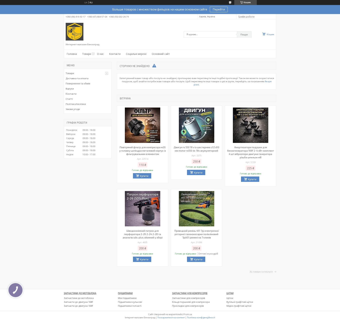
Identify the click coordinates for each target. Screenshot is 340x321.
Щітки (229, 298)
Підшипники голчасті (129, 305)
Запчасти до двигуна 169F (78, 305)
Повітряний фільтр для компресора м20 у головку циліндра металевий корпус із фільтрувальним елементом (142, 150)
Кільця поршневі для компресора (191, 301)
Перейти (219, 9)
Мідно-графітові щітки (238, 305)
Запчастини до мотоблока (79, 298)
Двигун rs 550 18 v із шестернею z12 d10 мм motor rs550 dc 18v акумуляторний (196, 149)
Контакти (115, 54)
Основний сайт (161, 54)
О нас (100, 54)
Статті (69, 98)
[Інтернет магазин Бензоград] (74, 32)
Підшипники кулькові (130, 301)
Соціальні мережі (136, 54)
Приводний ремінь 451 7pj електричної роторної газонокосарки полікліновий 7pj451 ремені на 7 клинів (196, 234)
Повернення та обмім (78, 83)
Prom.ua (187, 314)
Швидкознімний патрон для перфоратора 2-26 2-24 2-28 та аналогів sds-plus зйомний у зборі (143, 234)
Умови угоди (73, 109)
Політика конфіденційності (201, 317)
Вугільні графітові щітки (239, 301)
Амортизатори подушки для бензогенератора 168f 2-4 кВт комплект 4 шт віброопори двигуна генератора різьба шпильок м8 (250, 152)
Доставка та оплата (77, 78)
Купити (144, 176)
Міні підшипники (127, 298)
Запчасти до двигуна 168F (78, 301)
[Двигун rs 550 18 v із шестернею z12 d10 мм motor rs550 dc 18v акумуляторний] (196, 125)
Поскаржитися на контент (171, 317)
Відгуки (70, 88)
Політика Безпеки (76, 104)
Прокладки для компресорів (188, 305)
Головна (72, 54)
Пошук (244, 34)
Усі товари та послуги (261, 271)
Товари (86, 54)
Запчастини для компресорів (188, 298)
